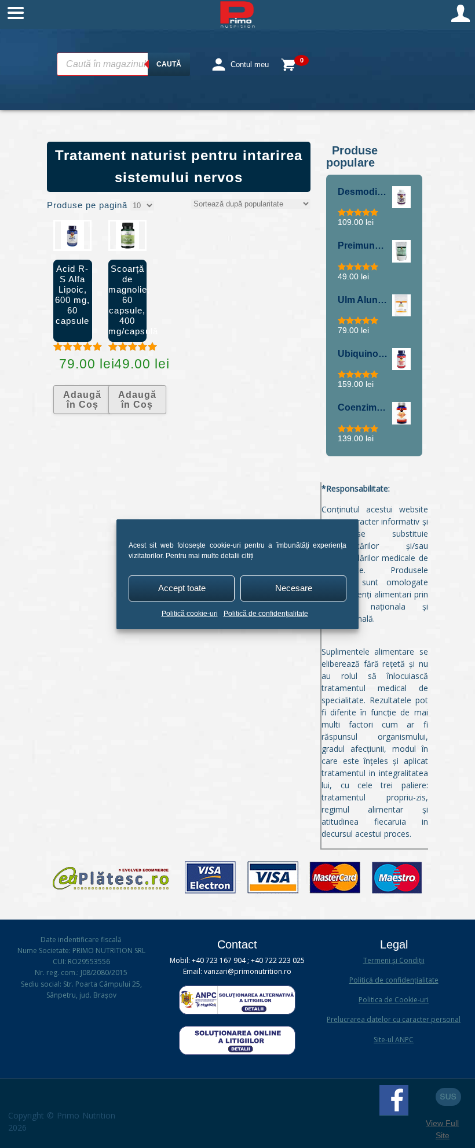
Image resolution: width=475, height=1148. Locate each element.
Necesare (293, 588)
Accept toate (182, 588)
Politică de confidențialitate (266, 614)
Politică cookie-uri (190, 614)
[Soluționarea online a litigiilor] (237, 1052)
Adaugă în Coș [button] (82, 400)
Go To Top (448, 1097)
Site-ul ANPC (394, 1039)
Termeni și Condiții (394, 960)
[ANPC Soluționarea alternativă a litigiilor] (237, 1012)
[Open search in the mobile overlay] (123, 64)
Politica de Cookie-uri (394, 1000)
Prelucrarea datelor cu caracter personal (394, 1019)
